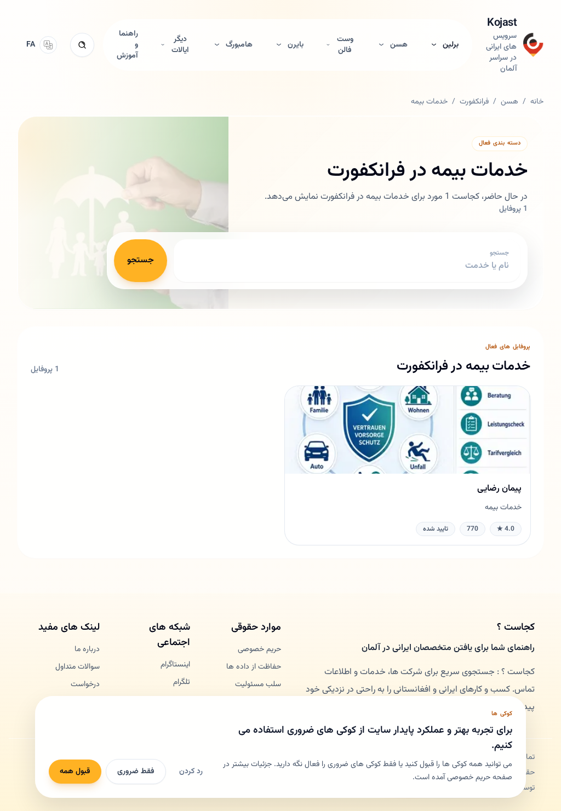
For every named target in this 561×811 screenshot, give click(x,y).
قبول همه (75, 772)
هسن (509, 101)
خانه (536, 101)
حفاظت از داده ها (253, 667)
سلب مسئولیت (258, 684)
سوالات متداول (77, 667)
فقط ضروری (135, 772)
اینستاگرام (175, 665)
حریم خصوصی (259, 649)
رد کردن (191, 772)
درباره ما (87, 649)
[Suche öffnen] (82, 45)
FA (30, 45)
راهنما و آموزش (127, 45)
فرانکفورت (474, 101)
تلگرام (181, 682)
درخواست (85, 684)
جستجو (140, 260)
